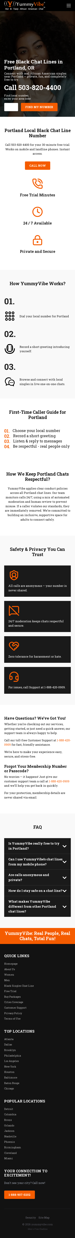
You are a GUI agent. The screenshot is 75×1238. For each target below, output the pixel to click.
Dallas (8, 1044)
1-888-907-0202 (20, 1194)
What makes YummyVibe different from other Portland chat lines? (32, 906)
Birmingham (12, 1147)
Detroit (8, 1109)
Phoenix (9, 1141)
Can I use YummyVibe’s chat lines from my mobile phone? (35, 861)
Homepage (11, 963)
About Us (9, 969)
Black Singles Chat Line (19, 985)
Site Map (44, 1217)
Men (7, 980)
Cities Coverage (13, 1002)
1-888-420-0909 (59, 781)
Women (9, 974)
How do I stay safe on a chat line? (35, 891)
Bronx (8, 1120)
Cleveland (10, 1153)
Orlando (9, 1125)
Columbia (10, 1114)
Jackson (9, 1131)
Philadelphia (12, 1055)
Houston (9, 1072)
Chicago (9, 1088)
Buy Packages (12, 996)
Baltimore (10, 1077)
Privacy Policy (13, 1013)
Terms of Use (12, 1018)
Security (30, 1217)
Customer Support (15, 1007)
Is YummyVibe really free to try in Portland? (33, 845)
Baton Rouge (11, 1083)
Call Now (37, 165)
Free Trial (10, 991)
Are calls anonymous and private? (28, 877)
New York (10, 1066)
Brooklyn (10, 1050)
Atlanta (8, 1039)
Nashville (10, 1136)
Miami (8, 1158)
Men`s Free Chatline (37, 1229)
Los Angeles (11, 1061)
